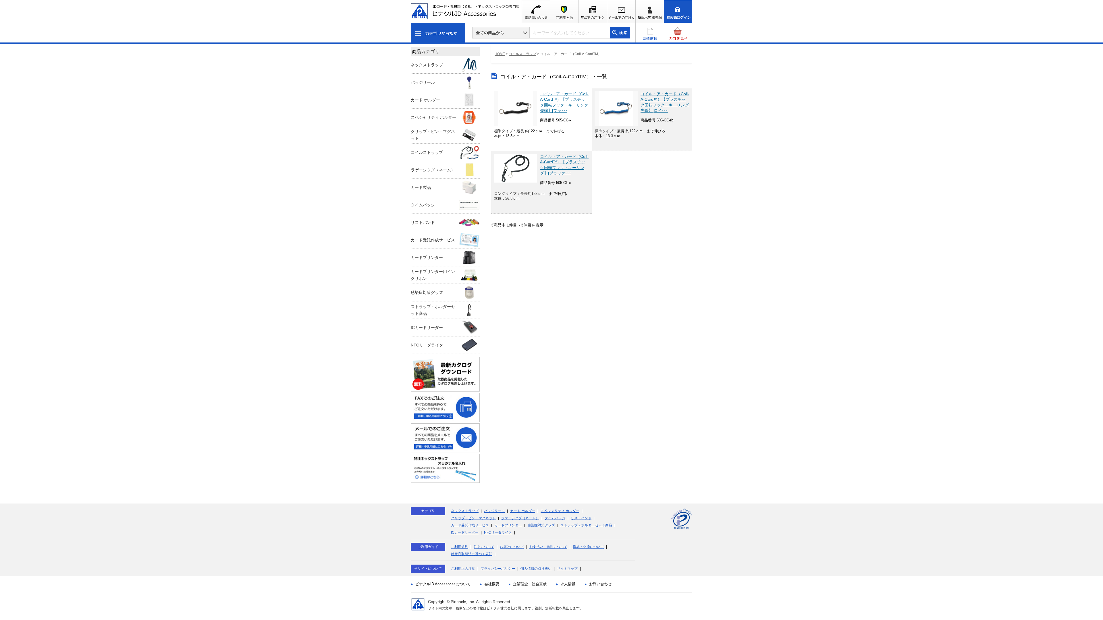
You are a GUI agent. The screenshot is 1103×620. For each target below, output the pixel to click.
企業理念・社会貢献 (530, 584)
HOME (500, 54)
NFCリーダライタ (498, 532)
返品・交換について (588, 547)
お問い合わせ (600, 584)
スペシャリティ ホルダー (560, 511)
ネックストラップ (465, 511)
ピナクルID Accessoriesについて (442, 584)
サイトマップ (567, 569)
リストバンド (581, 518)
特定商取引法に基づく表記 (471, 554)
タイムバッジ (555, 518)
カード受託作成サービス (470, 525)
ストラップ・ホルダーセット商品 (586, 525)
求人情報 (567, 584)
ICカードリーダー (465, 532)
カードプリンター (508, 525)
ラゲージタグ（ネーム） (520, 518)
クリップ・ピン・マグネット (473, 518)
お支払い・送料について (548, 547)
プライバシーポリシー (498, 569)
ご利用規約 (459, 547)
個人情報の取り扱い (536, 569)
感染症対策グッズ (541, 525)
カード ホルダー (522, 511)
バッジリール (494, 511)
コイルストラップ (522, 54)
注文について (484, 547)
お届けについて (512, 547)
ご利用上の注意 (463, 569)
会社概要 (491, 584)
